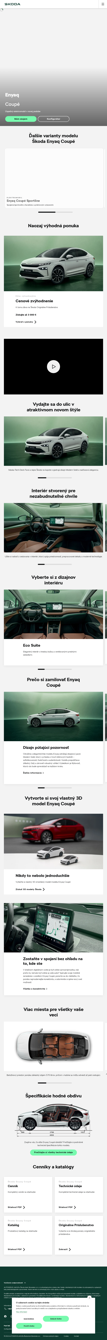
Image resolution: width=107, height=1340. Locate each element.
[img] (12, 4)
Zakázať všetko (56, 1319)
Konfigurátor (53, 119)
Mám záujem (20, 119)
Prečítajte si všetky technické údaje (53, 1152)
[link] (53, 281)
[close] (89, 1298)
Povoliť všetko (29, 1326)
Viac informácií (21, 1312)
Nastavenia (29, 1319)
